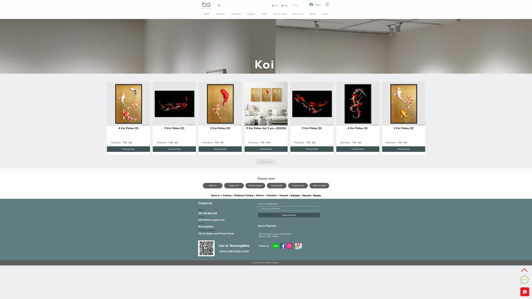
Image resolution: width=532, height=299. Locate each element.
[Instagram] (289, 246)
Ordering (227, 195)
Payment (283, 195)
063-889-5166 (210, 213)
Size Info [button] (306, 195)
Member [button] (317, 195)
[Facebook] (282, 246)
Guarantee (272, 195)
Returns (260, 195)
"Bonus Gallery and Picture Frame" (216, 233)
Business (295, 195)
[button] (297, 5)
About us (215, 195)
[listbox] (297, 5)
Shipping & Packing (243, 195)
